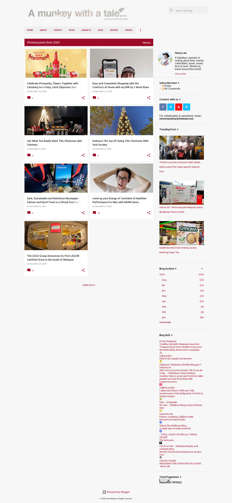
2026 (162, 274)
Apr (164, 301)
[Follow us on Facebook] (163, 107)
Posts (167, 85)
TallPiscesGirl (167, 387)
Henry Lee (181, 52)
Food (71, 30)
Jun (164, 290)
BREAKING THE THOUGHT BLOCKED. (180, 463)
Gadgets (86, 30)
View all (147, 43)
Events (58, 30)
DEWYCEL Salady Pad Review (175, 358)
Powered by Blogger (118, 492)
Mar (164, 306)
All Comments (172, 88)
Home (30, 30)
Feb (164, 312)
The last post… (167, 440)
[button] (83, 98)
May (164, 296)
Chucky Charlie (167, 460)
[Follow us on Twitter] (170, 107)
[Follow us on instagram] (186, 107)
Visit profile (180, 73)
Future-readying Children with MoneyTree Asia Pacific (176, 418)
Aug (164, 279)
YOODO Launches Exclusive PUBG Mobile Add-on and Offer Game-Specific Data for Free (179, 167)
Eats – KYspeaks (168, 402)
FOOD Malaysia (167, 341)
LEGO (100, 30)
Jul (163, 285)
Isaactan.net (166, 414)
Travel (129, 30)
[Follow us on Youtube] (178, 107)
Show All (165, 466)
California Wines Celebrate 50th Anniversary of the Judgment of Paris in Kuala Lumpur (181, 393)
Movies (114, 30)
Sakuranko (165, 355)
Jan (164, 317)
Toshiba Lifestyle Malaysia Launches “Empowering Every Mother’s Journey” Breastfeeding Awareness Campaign (180, 347)
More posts (89, 285)
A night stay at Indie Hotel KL (175, 428)
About (43, 30)
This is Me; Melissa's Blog (173, 425)
